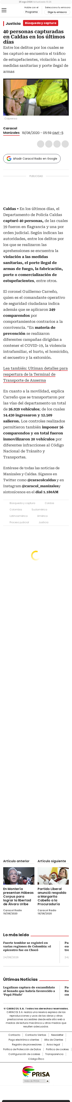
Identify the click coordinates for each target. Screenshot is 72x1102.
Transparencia (54, 1054)
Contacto (14, 1035)
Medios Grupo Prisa (36, 1081)
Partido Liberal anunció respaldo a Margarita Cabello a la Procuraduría (52, 896)
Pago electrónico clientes (24, 1039)
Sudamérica (39, 509)
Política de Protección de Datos (22, 1049)
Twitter (48, 144)
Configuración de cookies (24, 1054)
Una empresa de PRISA (36, 1071)
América (42, 516)
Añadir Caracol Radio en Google (35, 159)
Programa (31, 12)
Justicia (13, 23)
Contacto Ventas (35, 1035)
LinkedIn (57, 144)
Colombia (16, 509)
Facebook (40, 144)
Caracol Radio (13, 10)
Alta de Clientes (53, 1039)
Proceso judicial (19, 522)
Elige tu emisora (57, 12)
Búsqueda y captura (22, 503)
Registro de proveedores (27, 1044)
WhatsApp (65, 144)
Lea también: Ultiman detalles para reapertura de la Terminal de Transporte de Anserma (35, 374)
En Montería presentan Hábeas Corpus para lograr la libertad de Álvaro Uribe (18, 896)
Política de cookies (57, 1049)
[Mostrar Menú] (4, 10)
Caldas (49, 503)
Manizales (11, 132)
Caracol (10, 128)
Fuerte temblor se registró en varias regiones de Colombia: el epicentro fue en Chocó (27, 946)
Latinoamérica (19, 516)
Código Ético (36, 1059)
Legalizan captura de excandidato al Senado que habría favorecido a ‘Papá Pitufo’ (29, 991)
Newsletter (57, 1035)
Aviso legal (53, 1044)
